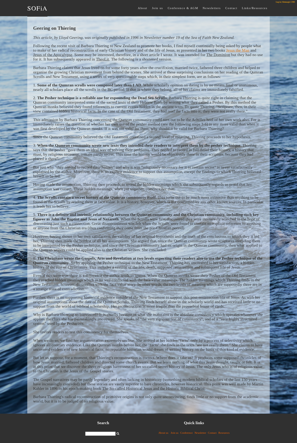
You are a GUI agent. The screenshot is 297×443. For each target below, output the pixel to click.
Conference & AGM (183, 8)
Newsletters (212, 8)
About (142, 8)
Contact (231, 8)
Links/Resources (254, 8)
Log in (278, 2)
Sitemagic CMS (288, 2)
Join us (157, 8)
